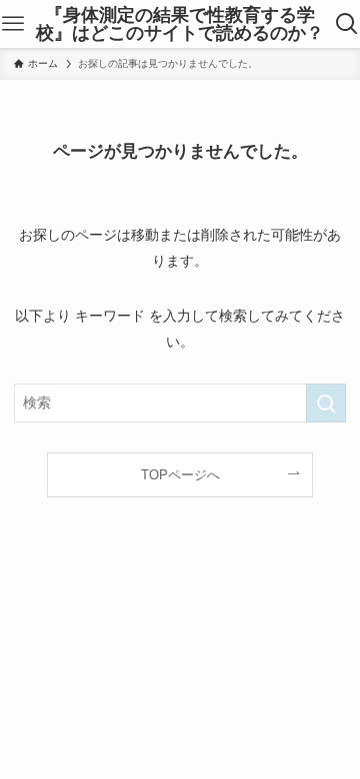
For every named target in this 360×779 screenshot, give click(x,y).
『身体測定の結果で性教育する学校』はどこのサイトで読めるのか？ (180, 24)
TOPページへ (180, 474)
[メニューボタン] (12, 24)
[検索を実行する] (326, 403)
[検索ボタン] (347, 24)
